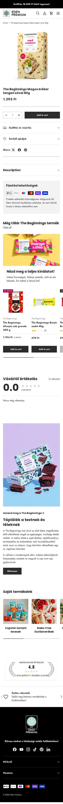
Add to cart (42, 115)
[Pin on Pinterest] (25, 150)
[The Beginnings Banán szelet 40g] (44, 301)
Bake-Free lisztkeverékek (44, 630)
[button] (51, 13)
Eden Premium (15, 794)
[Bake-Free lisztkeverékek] (44, 611)
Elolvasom (12, 571)
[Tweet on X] (13, 150)
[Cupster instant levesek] (15, 611)
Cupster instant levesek (16, 630)
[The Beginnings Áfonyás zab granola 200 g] (15, 301)
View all (7, 227)
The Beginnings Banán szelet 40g (44, 324)
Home (5, 23)
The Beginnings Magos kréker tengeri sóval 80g (29, 23)
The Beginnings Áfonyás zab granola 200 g (15, 326)
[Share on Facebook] (19, 150)
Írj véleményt (54, 379)
